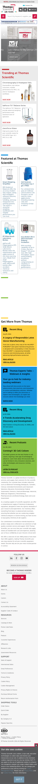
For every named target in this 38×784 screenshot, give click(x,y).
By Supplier (4, 715)
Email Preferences (7, 669)
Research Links (6, 648)
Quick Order (5, 710)
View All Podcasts (10, 472)
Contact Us (28, 5)
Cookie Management (7, 686)
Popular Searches (6, 723)
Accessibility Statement (8, 607)
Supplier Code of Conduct (9, 611)
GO (35, 16)
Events (3, 594)
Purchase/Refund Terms (9, 694)
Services (3, 619)
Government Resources (8, 653)
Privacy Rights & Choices (9, 690)
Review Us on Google (19, 565)
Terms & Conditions (7, 673)
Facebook (16, 558)
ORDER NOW (7, 57)
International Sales (7, 664)
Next (34, 34)
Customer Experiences (8, 640)
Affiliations (4, 644)
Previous (4, 34)
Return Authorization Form (9, 698)
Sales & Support (6, 660)
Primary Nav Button (3, 16)
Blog (2, 631)
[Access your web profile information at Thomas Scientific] (25, 10)
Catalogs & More (6, 623)
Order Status (5, 706)
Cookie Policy (5, 681)
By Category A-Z (6, 719)
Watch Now (8, 401)
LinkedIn (11, 558)
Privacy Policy (5, 677)
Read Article (8, 359)
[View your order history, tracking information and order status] (21, 10)
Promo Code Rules (7, 627)
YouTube (27, 558)
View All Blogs (9, 362)
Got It (19, 779)
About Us (4, 590)
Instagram (21, 558)
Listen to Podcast (10, 469)
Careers (3, 598)
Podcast (3, 636)
